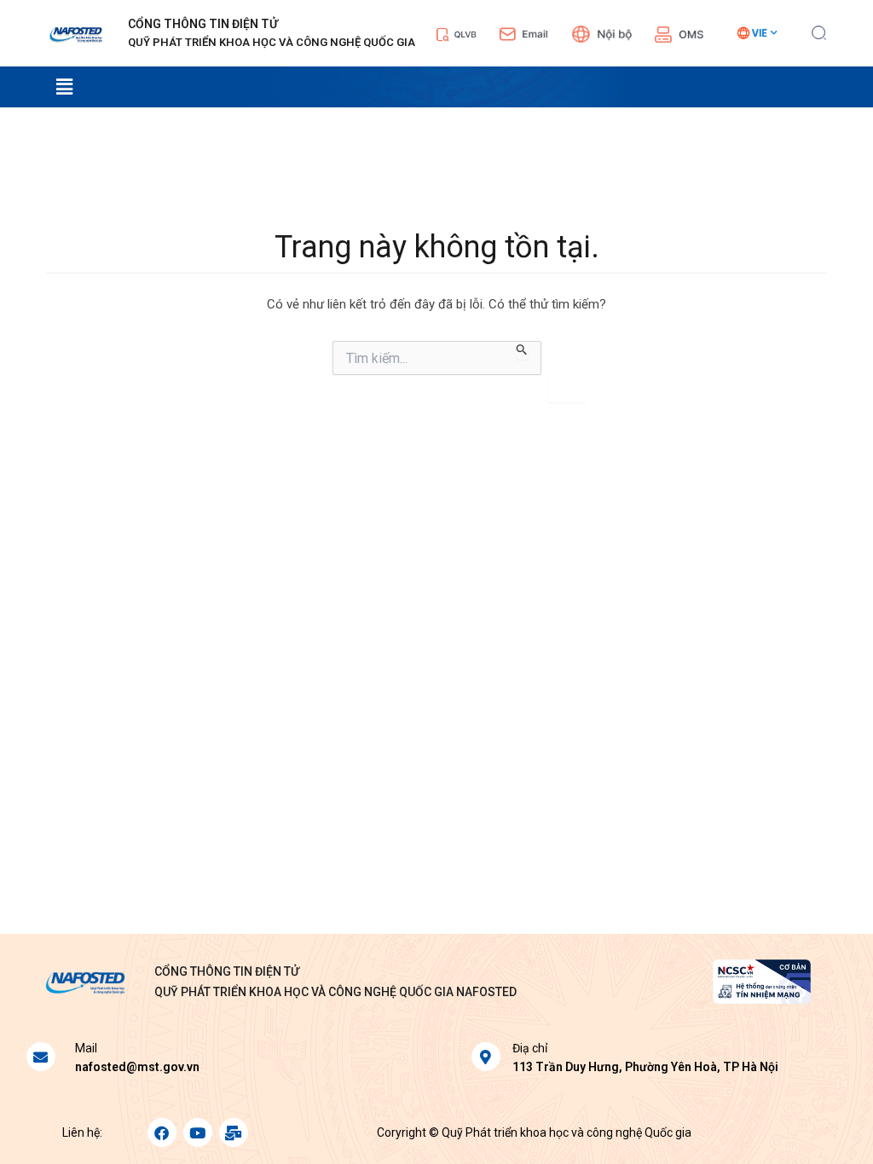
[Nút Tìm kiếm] (522, 350)
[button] (819, 30)
